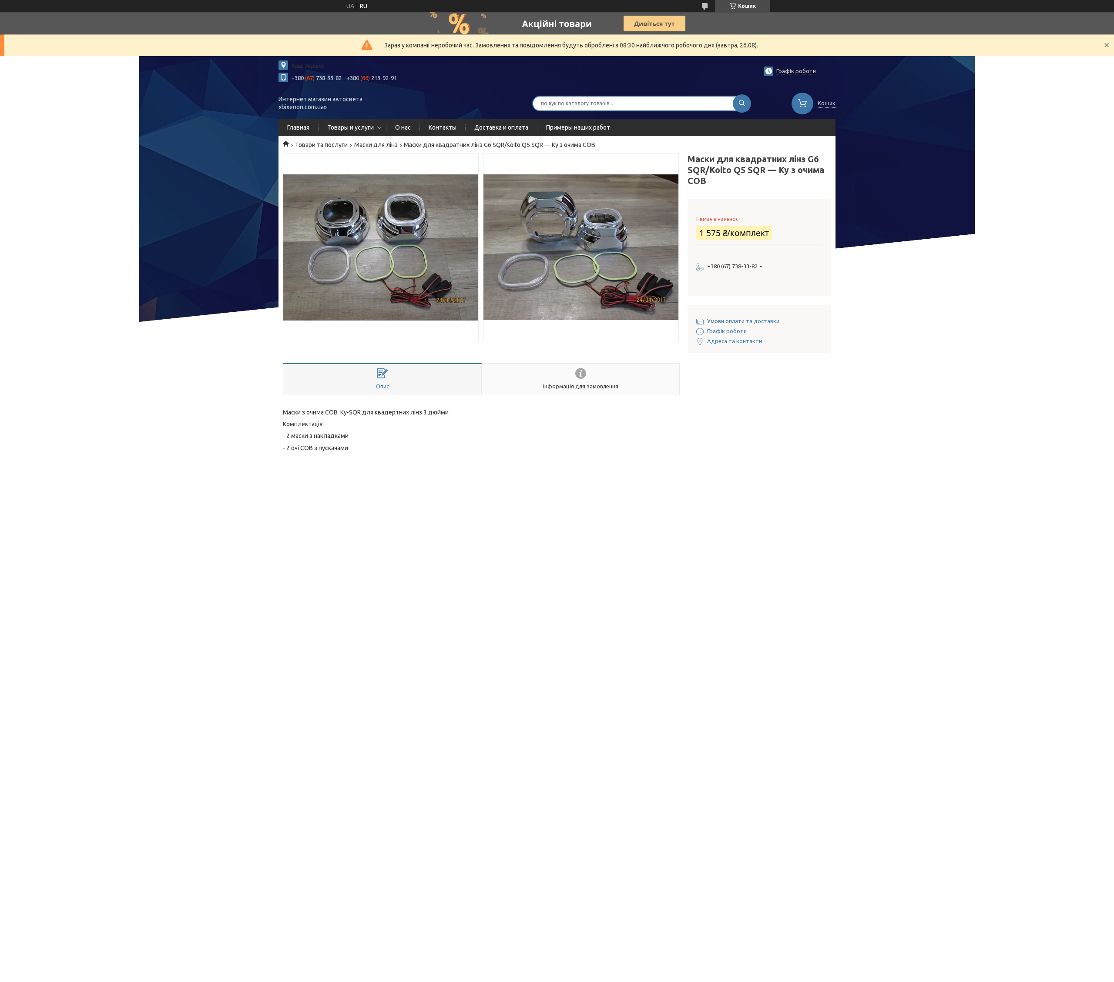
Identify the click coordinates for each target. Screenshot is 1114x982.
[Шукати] (742, 103)
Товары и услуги (350, 127)
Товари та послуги (321, 144)
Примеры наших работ (578, 127)
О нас (403, 127)
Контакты (442, 127)
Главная (298, 127)
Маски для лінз (376, 144)
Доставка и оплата (501, 127)
